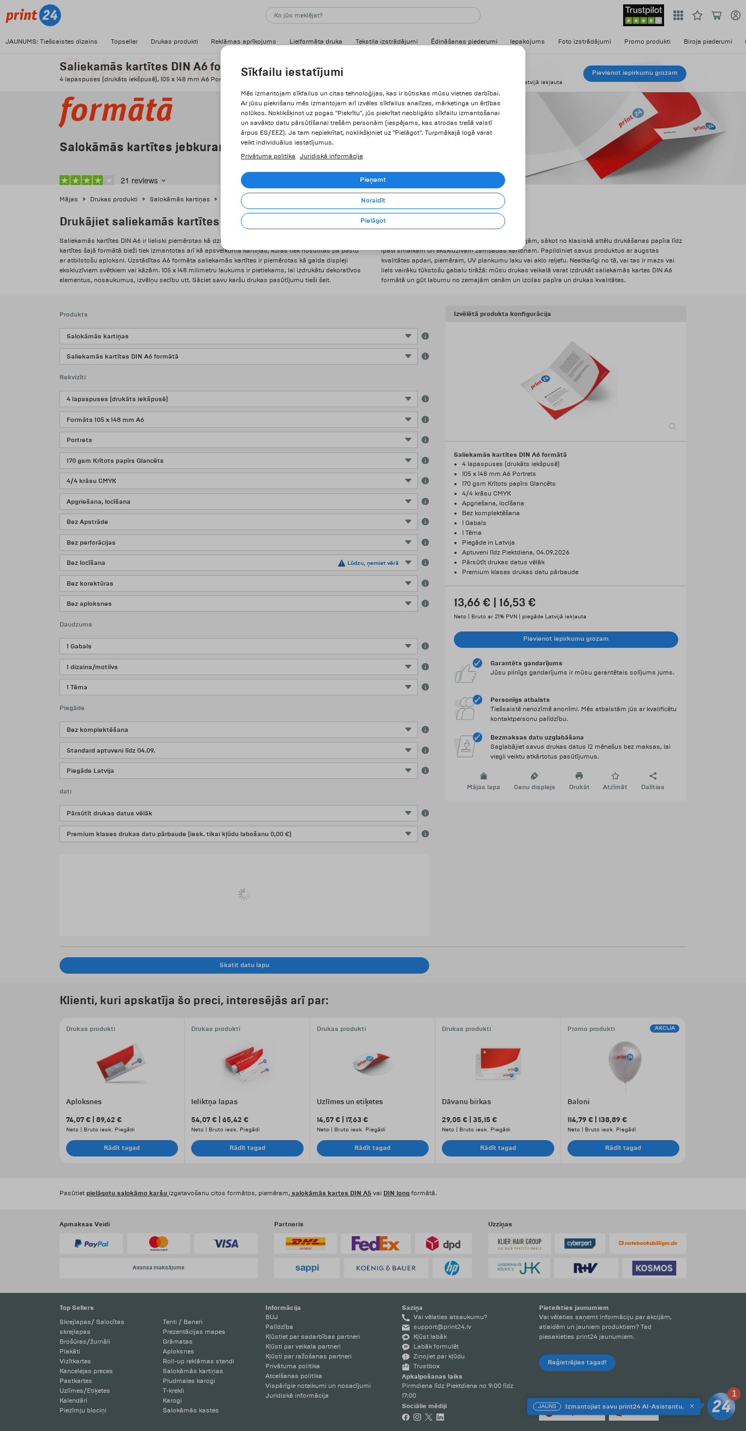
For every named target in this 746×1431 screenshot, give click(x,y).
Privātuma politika (268, 156)
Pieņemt (373, 180)
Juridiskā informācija (331, 156)
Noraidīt (373, 200)
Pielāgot (373, 221)
